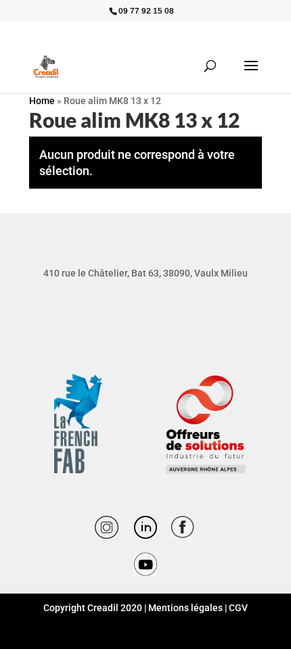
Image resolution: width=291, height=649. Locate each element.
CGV (238, 607)
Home (42, 100)
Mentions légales (185, 607)
